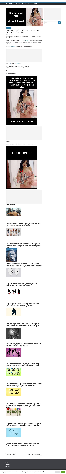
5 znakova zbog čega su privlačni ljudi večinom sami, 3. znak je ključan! (15, 453)
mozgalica (12, 46)
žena (18, 63)
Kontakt (6, 462)
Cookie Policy (7, 464)
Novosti (15, 3)
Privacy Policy (7, 466)
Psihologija (24, 3)
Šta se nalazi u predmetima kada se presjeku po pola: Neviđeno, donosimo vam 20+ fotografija (34, 454)
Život (19, 3)
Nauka (29, 3)
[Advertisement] (24, 55)
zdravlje (26, 40)
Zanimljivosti (34, 3)
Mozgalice (10, 3)
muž (10, 63)
